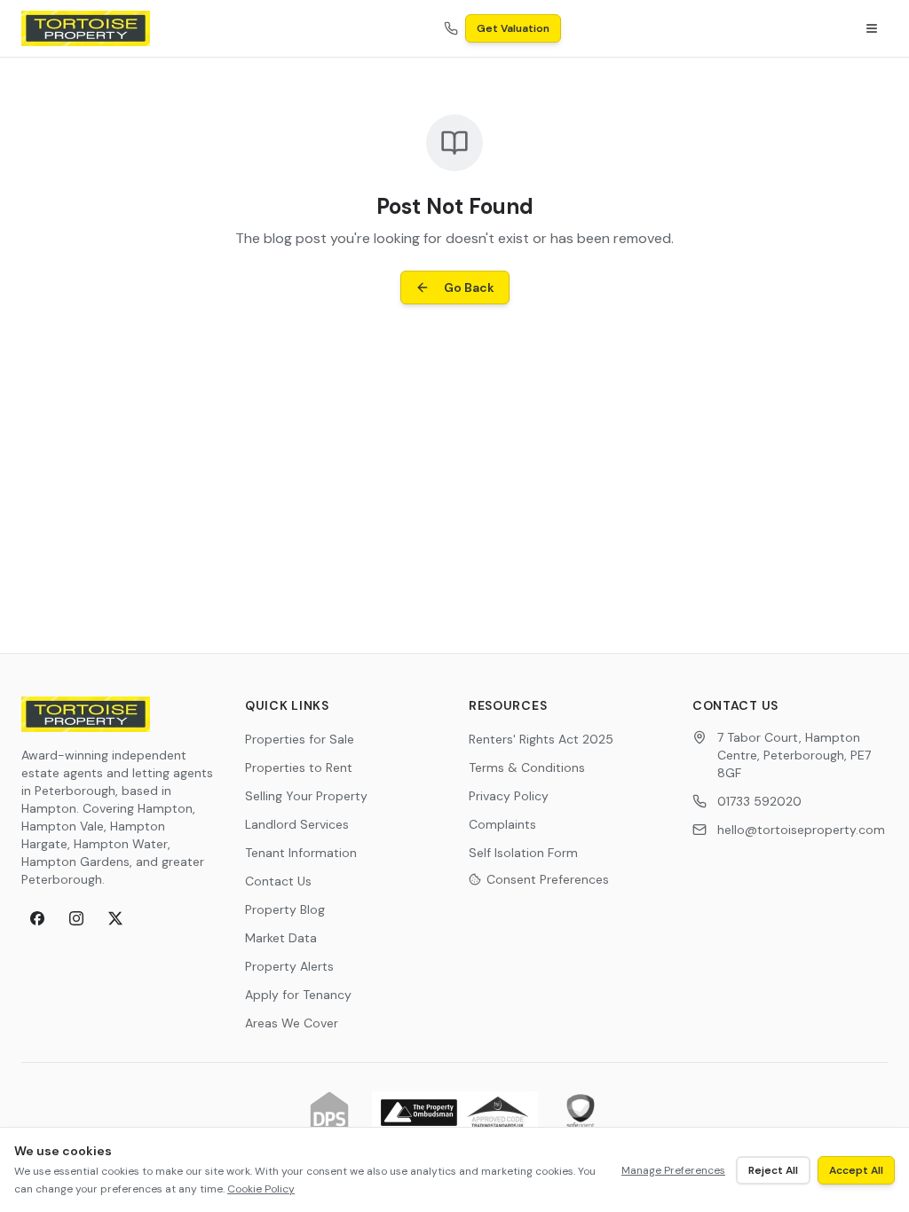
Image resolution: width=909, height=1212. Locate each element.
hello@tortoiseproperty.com (801, 830)
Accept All (856, 1170)
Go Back (469, 287)
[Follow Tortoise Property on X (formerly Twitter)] (115, 918)
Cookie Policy (261, 1189)
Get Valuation (513, 28)
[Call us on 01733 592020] (451, 28)
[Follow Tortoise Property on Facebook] (37, 918)
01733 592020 (759, 801)
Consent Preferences (547, 879)
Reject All (773, 1170)
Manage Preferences (673, 1170)
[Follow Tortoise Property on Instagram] (76, 918)
